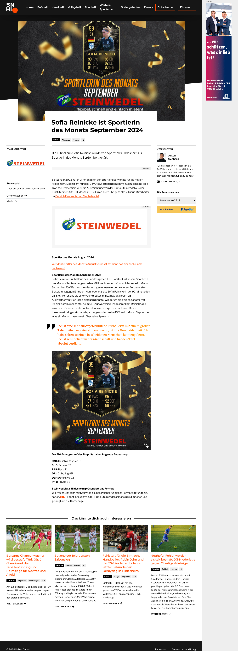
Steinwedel (13, 183)
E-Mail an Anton (170, 181)
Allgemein (66, 140)
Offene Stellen (14, 195)
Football (90, 7)
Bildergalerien (130, 7)
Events (148, 7)
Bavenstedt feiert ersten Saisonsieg (72, 557)
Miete (9, 201)
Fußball (42, 7)
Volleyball (74, 7)
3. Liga (116, 577)
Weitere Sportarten (107, 7)
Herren (77, 565)
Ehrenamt (187, 7)
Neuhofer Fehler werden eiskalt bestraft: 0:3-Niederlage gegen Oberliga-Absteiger (173, 559)
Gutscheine (165, 7)
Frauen (76, 140)
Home (29, 7)
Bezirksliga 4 (34, 580)
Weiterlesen (14, 603)
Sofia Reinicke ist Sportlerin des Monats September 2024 (97, 126)
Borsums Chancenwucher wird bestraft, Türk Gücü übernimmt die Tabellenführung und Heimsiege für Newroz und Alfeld (26, 565)
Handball (57, 7)
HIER (63, 496)
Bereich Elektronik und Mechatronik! (77, 196)
